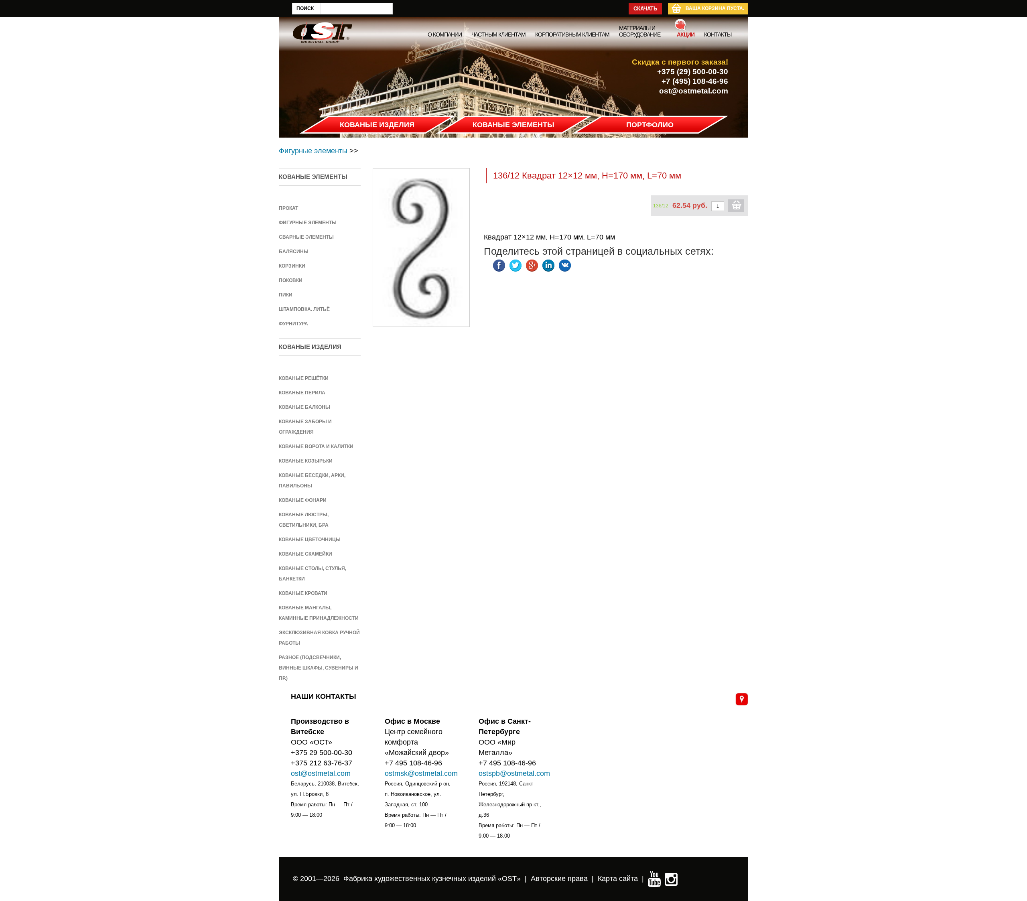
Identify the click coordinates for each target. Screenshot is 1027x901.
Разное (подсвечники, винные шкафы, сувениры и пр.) (318, 668)
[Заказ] (736, 205)
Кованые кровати (303, 593)
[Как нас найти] (741, 699)
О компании (445, 34)
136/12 (660, 206)
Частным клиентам (498, 34)
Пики (285, 295)
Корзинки (292, 266)
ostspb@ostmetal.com (514, 773)
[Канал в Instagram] (671, 879)
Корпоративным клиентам (572, 34)
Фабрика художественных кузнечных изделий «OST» (432, 879)
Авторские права (559, 879)
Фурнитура (293, 324)
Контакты (717, 34)
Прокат (288, 208)
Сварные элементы (306, 237)
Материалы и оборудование (639, 31)
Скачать (645, 9)
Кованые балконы (304, 407)
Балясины (294, 251)
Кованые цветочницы (310, 539)
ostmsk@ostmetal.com (421, 773)
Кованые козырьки (306, 461)
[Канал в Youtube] (654, 879)
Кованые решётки (304, 378)
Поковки (290, 280)
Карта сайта (618, 879)
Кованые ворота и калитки (316, 446)
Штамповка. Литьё (304, 309)
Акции (685, 34)
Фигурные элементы (313, 151)
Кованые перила (302, 393)
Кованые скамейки (305, 554)
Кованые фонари (303, 500)
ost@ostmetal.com (693, 91)
